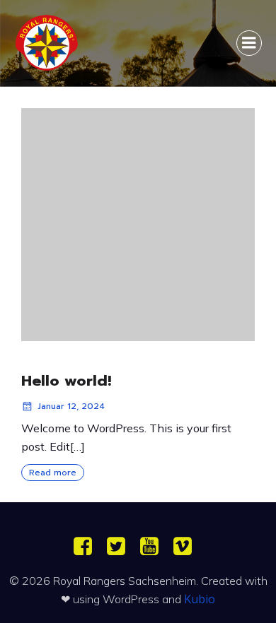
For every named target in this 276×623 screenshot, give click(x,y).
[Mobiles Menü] (249, 43)
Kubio (199, 599)
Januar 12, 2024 (71, 406)
